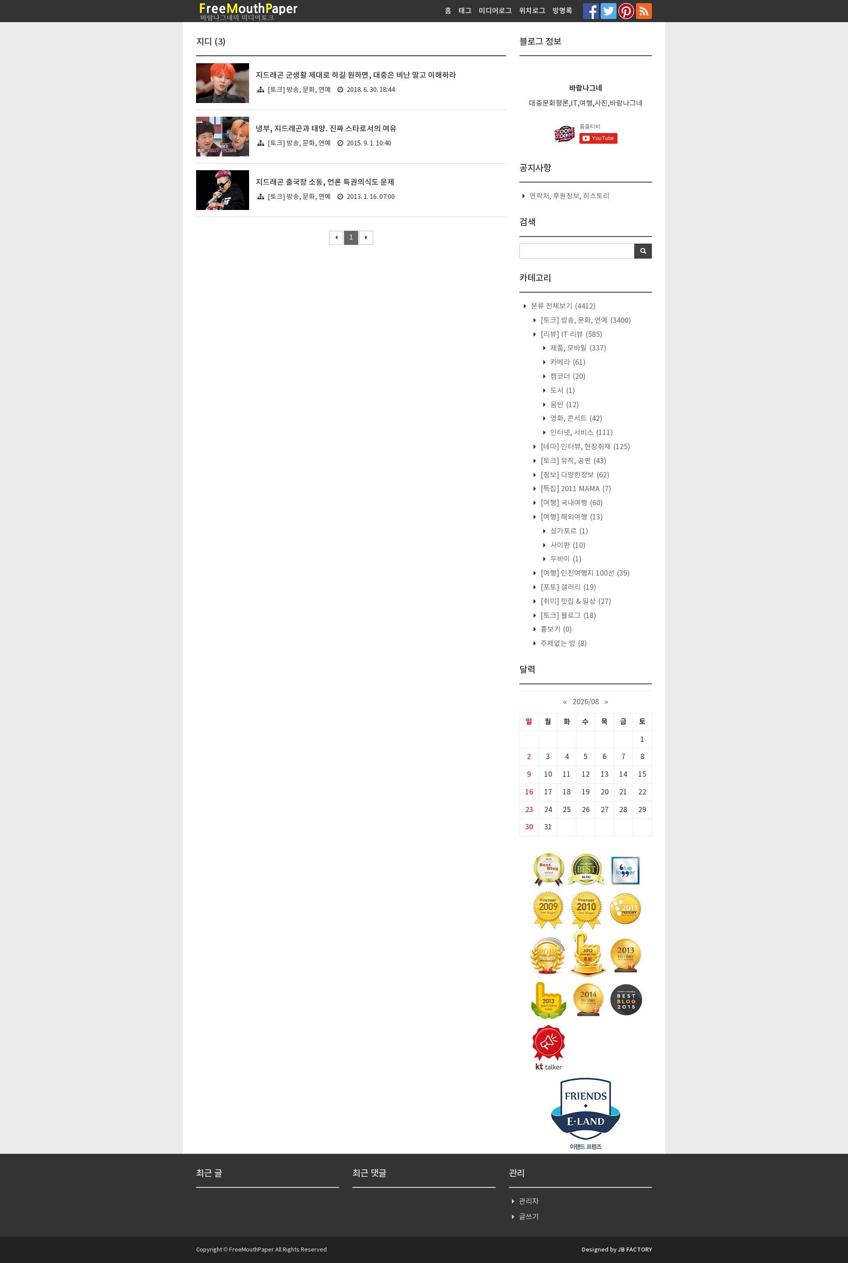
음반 (564, 405)
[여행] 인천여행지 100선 (584, 573)
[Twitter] (609, 11)
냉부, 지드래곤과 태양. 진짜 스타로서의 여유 (326, 129)
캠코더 (567, 377)
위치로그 (532, 11)
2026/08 (585, 702)
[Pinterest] (626, 11)
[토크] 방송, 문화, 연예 (299, 90)
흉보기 (555, 629)
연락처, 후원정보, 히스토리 (570, 196)
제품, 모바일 (577, 348)
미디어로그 (495, 11)
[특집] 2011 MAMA (575, 489)
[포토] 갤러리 (567, 587)
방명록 (562, 11)
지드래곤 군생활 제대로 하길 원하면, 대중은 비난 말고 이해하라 (356, 75)
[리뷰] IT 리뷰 (570, 335)
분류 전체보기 (562, 306)
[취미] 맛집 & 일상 (575, 602)
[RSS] (644, 11)
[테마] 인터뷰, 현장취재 (584, 447)
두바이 (565, 559)
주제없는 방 (563, 644)
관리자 (529, 1202)
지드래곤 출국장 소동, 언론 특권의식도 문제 (325, 182)
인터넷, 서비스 (581, 433)
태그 (465, 11)
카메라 (567, 362)
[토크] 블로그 (567, 616)
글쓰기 (529, 1217)
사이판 (567, 545)
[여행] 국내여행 (571, 503)
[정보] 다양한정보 (574, 475)
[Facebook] (591, 11)
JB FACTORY (635, 1249)
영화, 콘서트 (575, 419)
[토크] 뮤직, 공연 (572, 461)
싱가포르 (568, 531)
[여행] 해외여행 (571, 517)
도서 (562, 391)
